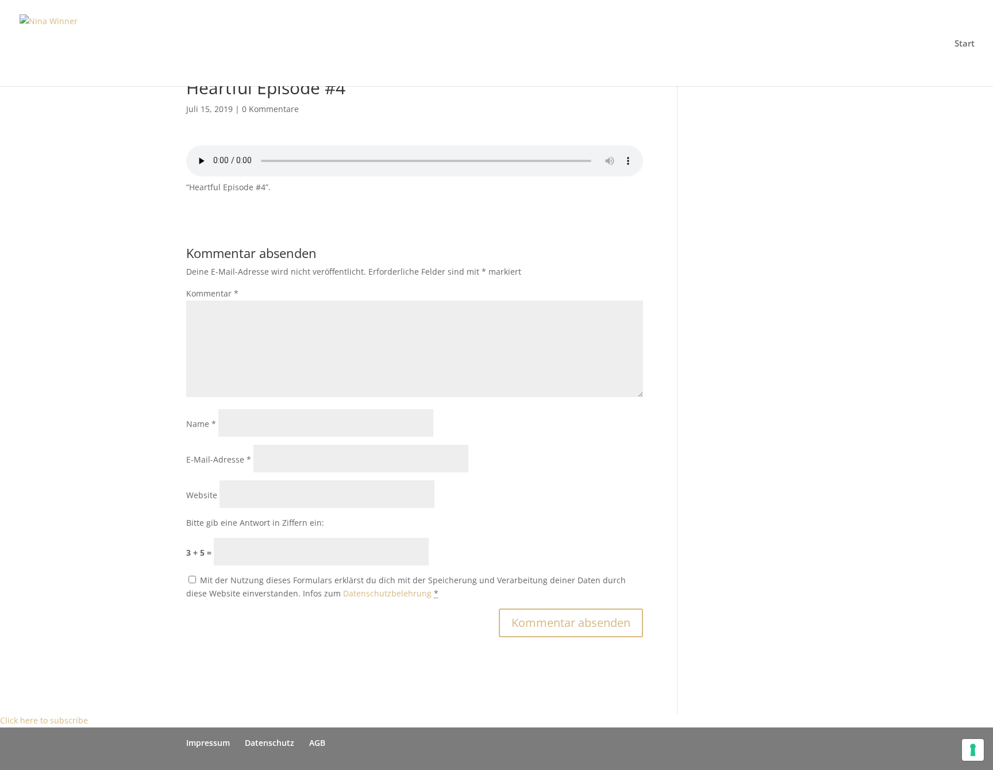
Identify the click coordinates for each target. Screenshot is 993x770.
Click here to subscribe (44, 720)
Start (964, 44)
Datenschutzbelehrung (387, 593)
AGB (317, 742)
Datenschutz (269, 742)
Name (201, 423)
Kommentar (212, 293)
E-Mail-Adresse (218, 459)
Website (201, 495)
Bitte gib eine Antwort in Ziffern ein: (255, 522)
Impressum (208, 742)
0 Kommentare (270, 108)
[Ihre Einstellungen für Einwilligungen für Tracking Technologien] (973, 750)
